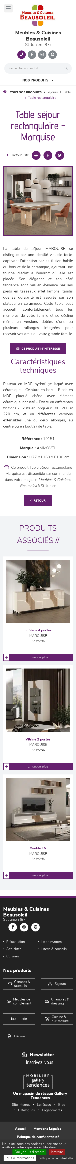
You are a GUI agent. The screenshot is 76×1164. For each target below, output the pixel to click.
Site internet (21, 1104)
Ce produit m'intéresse (41, 348)
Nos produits (35, 80)
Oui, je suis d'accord (29, 1152)
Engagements (52, 1110)
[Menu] (8, 8)
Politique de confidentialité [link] (55, 1158)
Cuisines (12, 956)
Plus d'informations (20, 1158)
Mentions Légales (47, 1128)
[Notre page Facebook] (32, 54)
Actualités (13, 949)
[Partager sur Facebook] (47, 155)
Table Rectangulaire (42, 97)
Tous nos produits (26, 92)
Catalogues (26, 1110)
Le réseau (44, 1104)
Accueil (20, 1128)
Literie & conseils (54, 949)
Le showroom (51, 941)
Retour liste (20, 155)
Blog (61, 1104)
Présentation (15, 941)
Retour (40, 500)
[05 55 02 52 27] (21, 54)
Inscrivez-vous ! (41, 1062)
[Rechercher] (67, 68)
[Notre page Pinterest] (52, 54)
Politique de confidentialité (38, 1137)
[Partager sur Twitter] (59, 155)
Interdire (57, 1152)
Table (67, 92)
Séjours (52, 92)
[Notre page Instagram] (42, 54)
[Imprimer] (36, 155)
